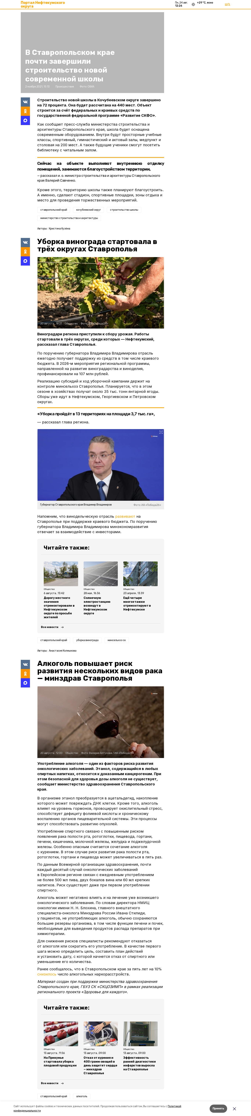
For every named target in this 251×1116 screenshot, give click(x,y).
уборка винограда (87, 640)
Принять (218, 1108)
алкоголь (81, 1096)
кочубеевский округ (88, 209)
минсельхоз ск (117, 640)
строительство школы (124, 209)
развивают (125, 516)
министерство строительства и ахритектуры (69, 218)
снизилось (46, 974)
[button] (100, 293)
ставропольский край (53, 209)
